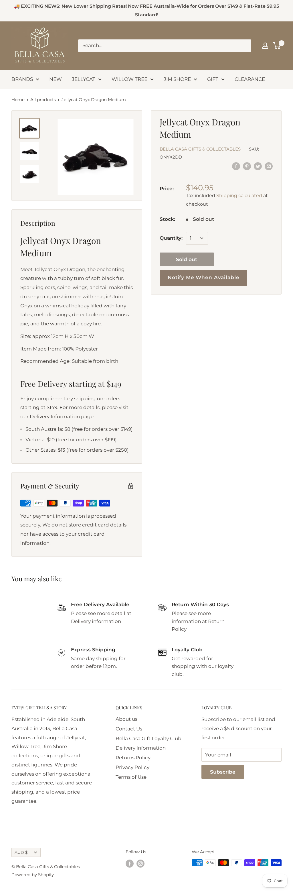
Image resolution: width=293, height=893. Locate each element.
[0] (276, 45)
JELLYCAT (83, 79)
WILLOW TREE (129, 79)
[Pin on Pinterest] (247, 166)
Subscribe (222, 772)
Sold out (186, 259)
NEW (55, 79)
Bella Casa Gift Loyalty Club (148, 738)
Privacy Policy (132, 767)
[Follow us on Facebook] (130, 863)
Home (18, 99)
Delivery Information (141, 748)
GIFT (212, 79)
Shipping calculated (239, 195)
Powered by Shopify (32, 874)
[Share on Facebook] (236, 166)
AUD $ (21, 852)
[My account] (265, 46)
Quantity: (171, 238)
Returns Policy (133, 757)
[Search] (244, 45)
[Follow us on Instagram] (140, 863)
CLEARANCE (250, 79)
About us (126, 719)
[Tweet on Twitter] (258, 166)
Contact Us (129, 729)
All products (43, 99)
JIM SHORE (177, 79)
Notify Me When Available (203, 277)
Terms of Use (131, 777)
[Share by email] (269, 166)
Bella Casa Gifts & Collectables (200, 149)
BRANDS (22, 79)
